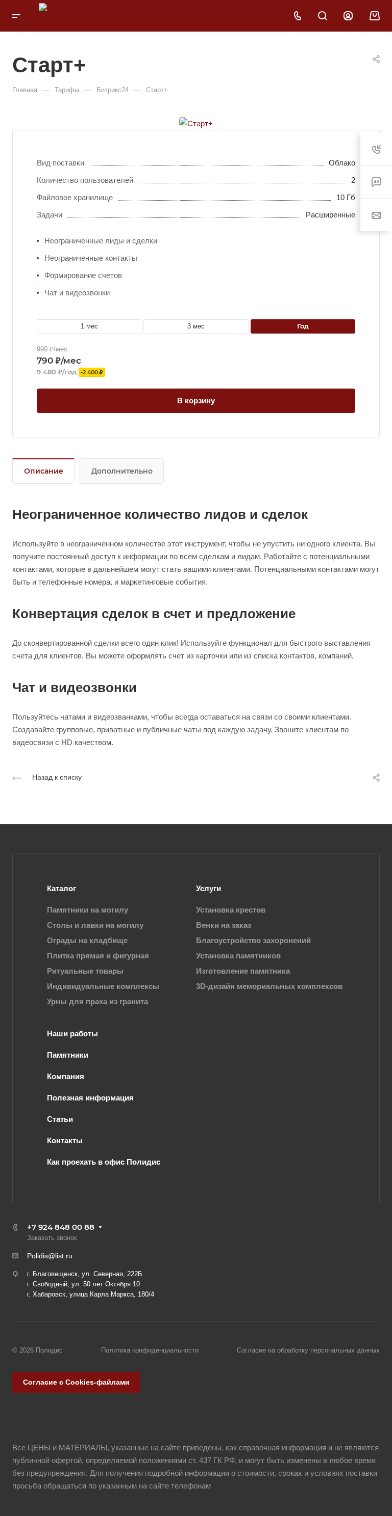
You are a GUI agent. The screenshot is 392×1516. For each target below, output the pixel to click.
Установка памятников (238, 955)
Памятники (67, 1055)
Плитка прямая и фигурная (98, 955)
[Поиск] (322, 16)
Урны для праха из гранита (97, 1001)
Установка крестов (230, 909)
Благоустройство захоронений (253, 940)
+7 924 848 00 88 (60, 1227)
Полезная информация (90, 1097)
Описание (43, 471)
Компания (65, 1076)
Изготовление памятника (243, 971)
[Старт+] (196, 122)
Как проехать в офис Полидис (103, 1161)
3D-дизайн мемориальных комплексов (269, 986)
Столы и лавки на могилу (95, 925)
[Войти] (348, 16)
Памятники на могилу (87, 909)
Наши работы (72, 1033)
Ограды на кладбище (87, 940)
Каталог (61, 888)
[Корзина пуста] (374, 16)
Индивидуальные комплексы (103, 986)
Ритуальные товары (85, 971)
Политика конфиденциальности (150, 1350)
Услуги (208, 888)
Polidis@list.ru (49, 1256)
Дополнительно (122, 471)
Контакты (65, 1140)
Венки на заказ (223, 925)
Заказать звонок (52, 1238)
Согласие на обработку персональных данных (308, 1350)
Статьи (60, 1119)
